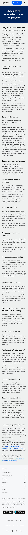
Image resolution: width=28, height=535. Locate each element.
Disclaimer (15, 525)
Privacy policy (10, 520)
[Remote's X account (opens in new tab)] (16, 531)
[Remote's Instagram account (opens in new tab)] (20, 531)
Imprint (21, 525)
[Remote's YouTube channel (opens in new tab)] (7, 531)
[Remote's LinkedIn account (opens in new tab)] (11, 531)
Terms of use (8, 525)
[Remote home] (5, 3)
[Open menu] (24, 2)
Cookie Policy (18, 520)
